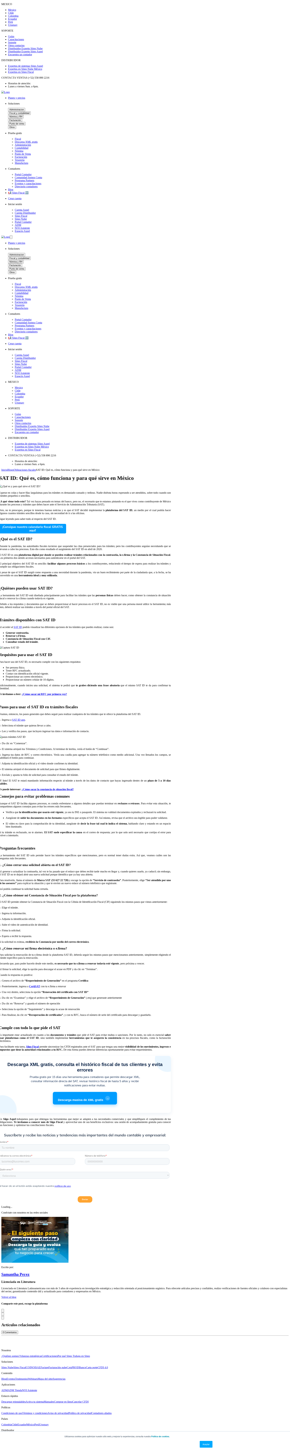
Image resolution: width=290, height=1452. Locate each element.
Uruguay (44, 1424)
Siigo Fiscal (19, 1367)
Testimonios (21, 1378)
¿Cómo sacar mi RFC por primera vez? (44, 694)
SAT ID (18, 627)
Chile (14, 1424)
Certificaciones (50, 1356)
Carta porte (92, 1367)
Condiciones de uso (11, 1413)
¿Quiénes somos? (10, 1356)
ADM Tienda (15, 1390)
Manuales (49, 1401)
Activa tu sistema (35, 1401)
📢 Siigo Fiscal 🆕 (18, 192)
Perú (36, 1424)
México (30, 1424)
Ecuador (21, 1424)
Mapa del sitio (45, 1378)
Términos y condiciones (34, 1413)
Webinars (33, 1378)
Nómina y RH (15, 116)
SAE (38, 1367)
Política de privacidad (80, 1413)
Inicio (4, 469)
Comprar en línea (63, 1401)
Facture (45, 1367)
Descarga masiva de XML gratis (83, 1099)
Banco (82, 1367)
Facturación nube (58, 1367)
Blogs (10, 469)
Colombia (6, 1424)
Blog (10, 189)
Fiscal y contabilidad (19, 113)
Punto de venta (16, 123)
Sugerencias (59, 1378)
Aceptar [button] (206, 1444)
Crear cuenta (14, 198)
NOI (33, 1367)
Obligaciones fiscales (25, 469)
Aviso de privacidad (58, 1413)
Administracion (16, 109)
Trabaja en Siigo (81, 1356)
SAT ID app (18, 719)
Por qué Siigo (65, 1356)
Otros (12, 127)
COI (28, 1367)
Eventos (11, 1378)
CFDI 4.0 (103, 1367)
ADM (4, 1390)
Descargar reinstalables (13, 1401)
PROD (75, 1367)
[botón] (11, 237)
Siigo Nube (7, 1367)
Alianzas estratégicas (31, 1356)
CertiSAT (34, 986)
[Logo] (5, 92)
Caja (69, 1367)
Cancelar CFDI (80, 1401)
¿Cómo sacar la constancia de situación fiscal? (48, 789)
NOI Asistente (29, 1390)
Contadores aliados (101, 1413)
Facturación (15, 120)
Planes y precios (16, 97)
